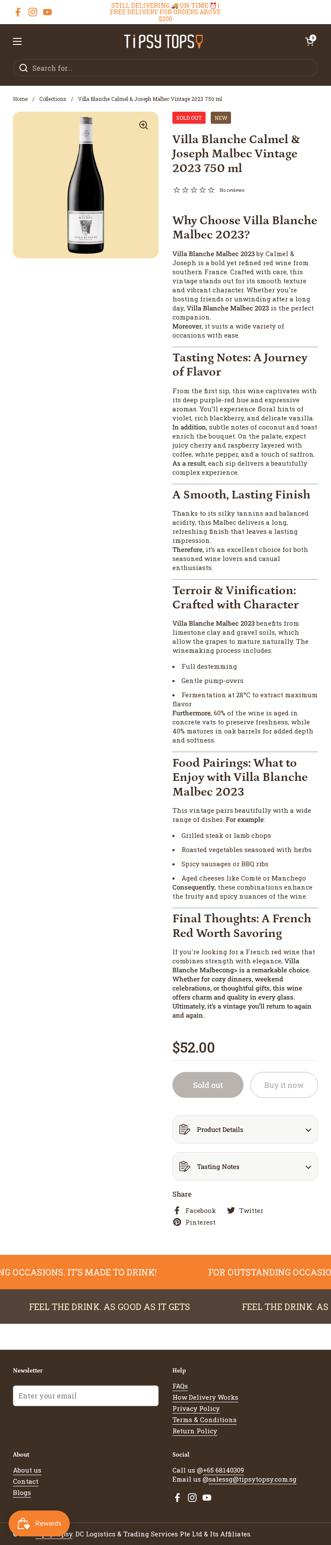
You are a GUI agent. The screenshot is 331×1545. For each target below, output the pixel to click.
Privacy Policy (196, 1408)
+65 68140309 (223, 1470)
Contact (25, 1481)
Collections (52, 98)
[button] (309, 41)
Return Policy (194, 1430)
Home (20, 98)
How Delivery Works (205, 1397)
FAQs (180, 1386)
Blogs (22, 1492)
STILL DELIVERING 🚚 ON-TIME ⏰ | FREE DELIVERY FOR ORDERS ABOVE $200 (165, 12)
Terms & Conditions (204, 1419)
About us (27, 1470)
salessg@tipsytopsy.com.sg (253, 1479)
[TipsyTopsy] (163, 41)
